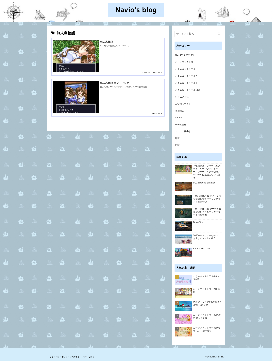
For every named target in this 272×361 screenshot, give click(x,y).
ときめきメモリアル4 (186, 83)
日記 (177, 145)
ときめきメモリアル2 (186, 76)
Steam (178, 117)
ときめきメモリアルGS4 (187, 90)
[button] (219, 33)
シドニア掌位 (182, 97)
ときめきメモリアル (185, 69)
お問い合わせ (88, 357)
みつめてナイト (183, 104)
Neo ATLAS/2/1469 (185, 55)
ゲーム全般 (180, 124)
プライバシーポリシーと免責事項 (64, 357)
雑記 (177, 138)
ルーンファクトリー (185, 62)
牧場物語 (179, 110)
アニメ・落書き (183, 131)
